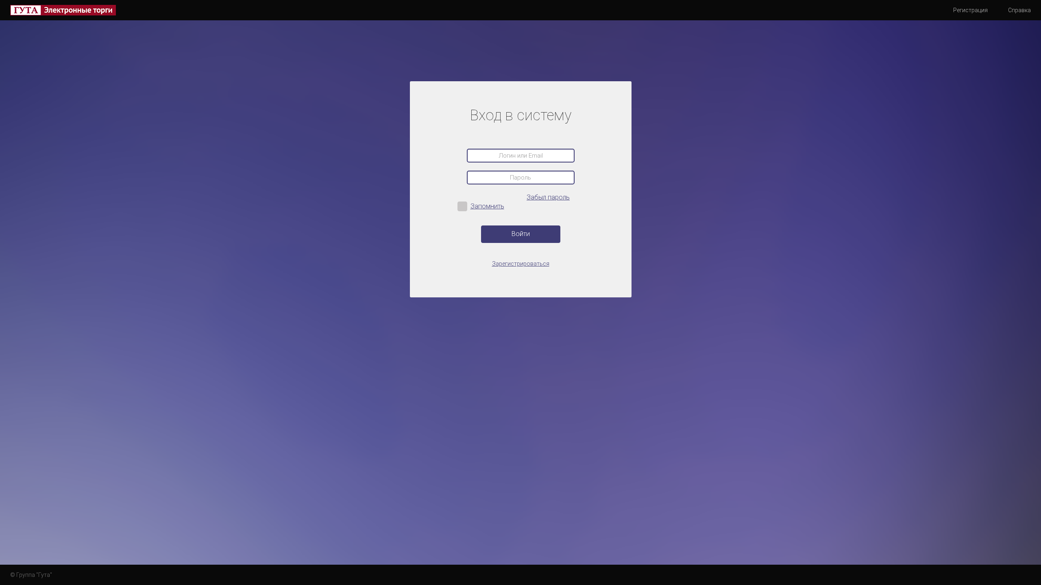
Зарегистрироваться (520, 263)
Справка (1019, 10)
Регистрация (970, 10)
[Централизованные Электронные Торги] (63, 10)
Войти (521, 234)
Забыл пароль (548, 197)
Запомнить (487, 206)
